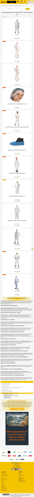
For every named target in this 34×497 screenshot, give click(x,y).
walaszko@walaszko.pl (17, 467)
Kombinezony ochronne (8, 394)
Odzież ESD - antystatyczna (7, 390)
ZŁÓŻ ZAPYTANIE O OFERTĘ (11, 2)
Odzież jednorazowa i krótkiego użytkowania (10, 393)
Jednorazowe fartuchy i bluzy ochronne (11, 395)
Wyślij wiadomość (14, 409)
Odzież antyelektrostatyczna (7, 391)
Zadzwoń (21, 409)
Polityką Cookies (13, 495)
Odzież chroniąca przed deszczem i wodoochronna (11, 387)
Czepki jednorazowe (7, 396)
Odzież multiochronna (6, 384)
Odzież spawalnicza (5, 386)
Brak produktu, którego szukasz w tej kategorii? (17, 401)
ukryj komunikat (6, 494)
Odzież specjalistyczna (6, 383)
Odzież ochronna (17, 381)
